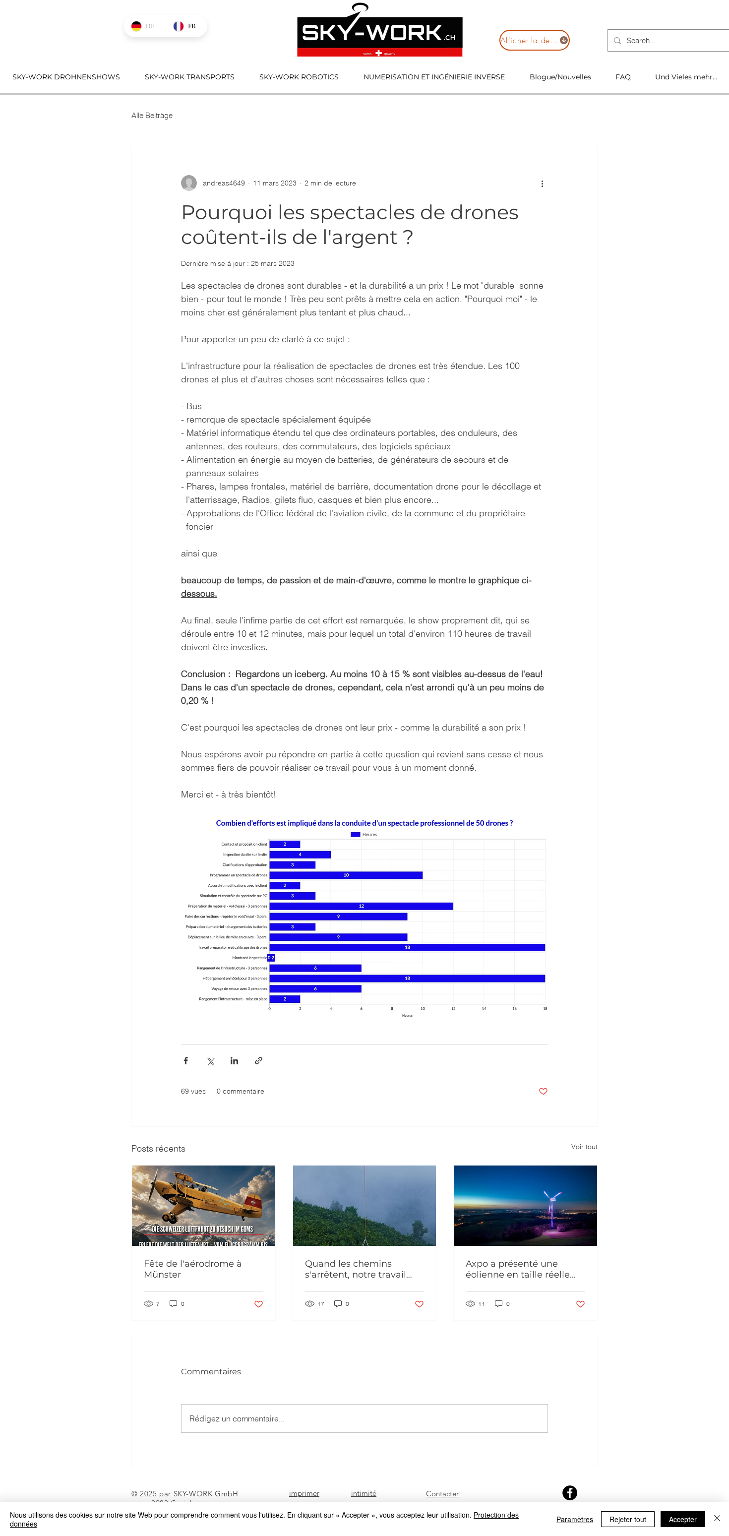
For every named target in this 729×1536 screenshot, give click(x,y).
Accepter (683, 1519)
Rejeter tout (627, 1519)
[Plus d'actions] (542, 183)
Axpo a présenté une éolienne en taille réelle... (521, 1269)
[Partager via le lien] (258, 1060)
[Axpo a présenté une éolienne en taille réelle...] (525, 1206)
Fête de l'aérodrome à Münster (193, 1269)
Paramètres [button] (574, 1519)
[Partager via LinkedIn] (234, 1060)
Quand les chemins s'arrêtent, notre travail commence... (355, 1269)
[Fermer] (717, 1519)
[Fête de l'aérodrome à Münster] (203, 1206)
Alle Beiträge (152, 115)
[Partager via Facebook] (185, 1060)
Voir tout (584, 1146)
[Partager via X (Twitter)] (210, 1060)
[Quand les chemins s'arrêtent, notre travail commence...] (364, 1206)
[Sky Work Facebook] (569, 1492)
